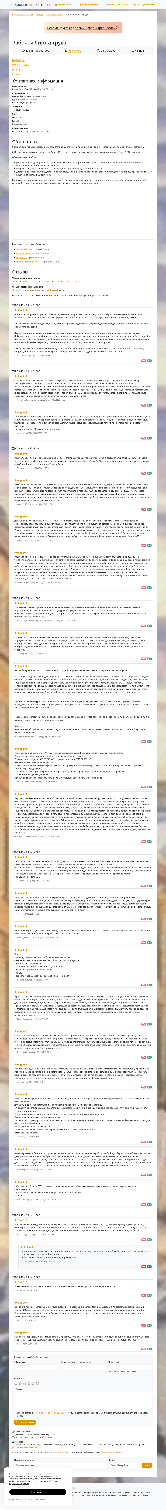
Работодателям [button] (118, 4)
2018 (46, 281)
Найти (147, 1465)
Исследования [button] (145, 4)
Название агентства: (24, 1460)
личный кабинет (61, 1452)
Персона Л (21, 257)
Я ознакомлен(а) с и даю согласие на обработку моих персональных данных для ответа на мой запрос (82, 1414)
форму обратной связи (112, 1452)
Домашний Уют (24, 249)
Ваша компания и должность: (76, 1362)
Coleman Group (24, 253)
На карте (17, 69)
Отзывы (17, 74)
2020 (67, 281)
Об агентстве (20, 64)
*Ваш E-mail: (114, 1362)
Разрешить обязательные (20, 1499)
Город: (112, 1460)
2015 (25, 281)
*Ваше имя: (20, 1362)
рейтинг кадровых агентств (24, 1447)
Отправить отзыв (25, 1422)
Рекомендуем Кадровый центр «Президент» (81, 28)
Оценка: (18, 1378)
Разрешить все (37, 1492)
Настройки (40, 1499)
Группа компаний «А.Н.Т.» (29, 261)
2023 (78, 281)
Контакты (18, 59)
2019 (57, 281)
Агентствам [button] (64, 4)
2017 (35, 281)
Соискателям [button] (90, 4)
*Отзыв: (18, 1389)
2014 (14, 281)
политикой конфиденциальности (53, 1412)
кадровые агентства (30, 4)
